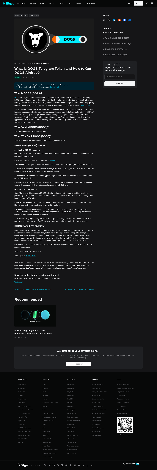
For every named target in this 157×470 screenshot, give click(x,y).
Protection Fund (23, 417)
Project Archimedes (98, 413)
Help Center (96, 388)
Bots (44, 424)
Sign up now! (54, 87)
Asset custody (97, 417)
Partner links (22, 424)
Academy (24, 63)
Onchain (45, 395)
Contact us (21, 388)
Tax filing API (96, 435)
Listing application (98, 399)
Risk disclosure (122, 413)
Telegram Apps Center (50, 449)
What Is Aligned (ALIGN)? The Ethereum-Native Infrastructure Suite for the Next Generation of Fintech (34, 332)
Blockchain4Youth (24, 435)
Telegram (51, 160)
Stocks (45, 399)
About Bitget (22, 384)
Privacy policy (121, 406)
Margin (45, 406)
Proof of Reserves (24, 413)
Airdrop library (47, 457)
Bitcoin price (71, 413)
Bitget (16, 63)
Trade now (120, 84)
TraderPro (46, 435)
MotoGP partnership (24, 431)
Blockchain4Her (23, 439)
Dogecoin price (72, 449)
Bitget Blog (21, 402)
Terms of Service (122, 410)
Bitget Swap (47, 446)
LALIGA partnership (24, 428)
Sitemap (20, 442)
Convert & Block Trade (50, 402)
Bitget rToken (71, 453)
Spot (44, 384)
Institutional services (99, 410)
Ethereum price (72, 417)
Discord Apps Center (49, 453)
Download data (97, 421)
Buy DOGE (71, 395)
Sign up (138, 3)
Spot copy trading (48, 413)
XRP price (70, 431)
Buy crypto (71, 384)
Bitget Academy (23, 399)
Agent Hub (46, 431)
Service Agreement (123, 384)
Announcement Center (25, 410)
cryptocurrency (84, 105)
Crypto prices (71, 410)
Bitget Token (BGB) (24, 406)
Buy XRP (70, 399)
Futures (45, 388)
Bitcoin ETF (71, 428)
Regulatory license (123, 399)
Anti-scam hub (97, 395)
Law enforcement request (125, 388)
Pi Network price (72, 435)
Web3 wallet (47, 439)
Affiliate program (97, 406)
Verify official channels (99, 392)
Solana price (71, 442)
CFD (44, 392)
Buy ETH (70, 392)
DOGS (16, 97)
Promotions (96, 424)
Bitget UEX (21, 421)
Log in (129, 3)
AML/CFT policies (123, 402)
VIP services (96, 402)
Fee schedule (96, 431)
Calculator (70, 424)
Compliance (121, 395)
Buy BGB (70, 402)
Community (21, 392)
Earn (44, 410)
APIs (44, 428)
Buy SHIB (70, 406)
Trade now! (66, 85)
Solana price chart (73, 421)
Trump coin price (73, 446)
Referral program (98, 428)
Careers (20, 395)
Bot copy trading (48, 421)
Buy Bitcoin (71, 388)
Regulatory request (123, 392)
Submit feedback (97, 384)
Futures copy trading (49, 417)
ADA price (70, 439)
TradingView (47, 442)
